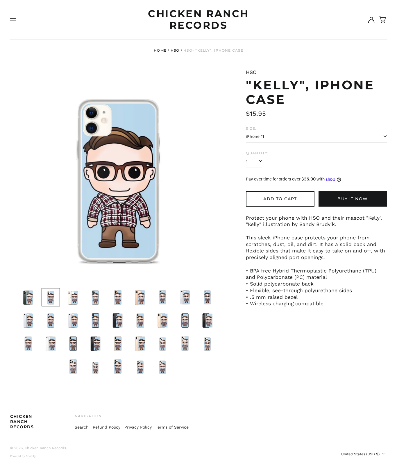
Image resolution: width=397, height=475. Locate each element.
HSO (175, 50)
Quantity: (257, 153)
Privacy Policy (138, 427)
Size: (251, 128)
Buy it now (352, 198)
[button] (382, 19)
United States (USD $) (361, 454)
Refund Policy (106, 427)
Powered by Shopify (23, 456)
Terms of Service (172, 427)
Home (160, 50)
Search (82, 427)
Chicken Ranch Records (198, 19)
